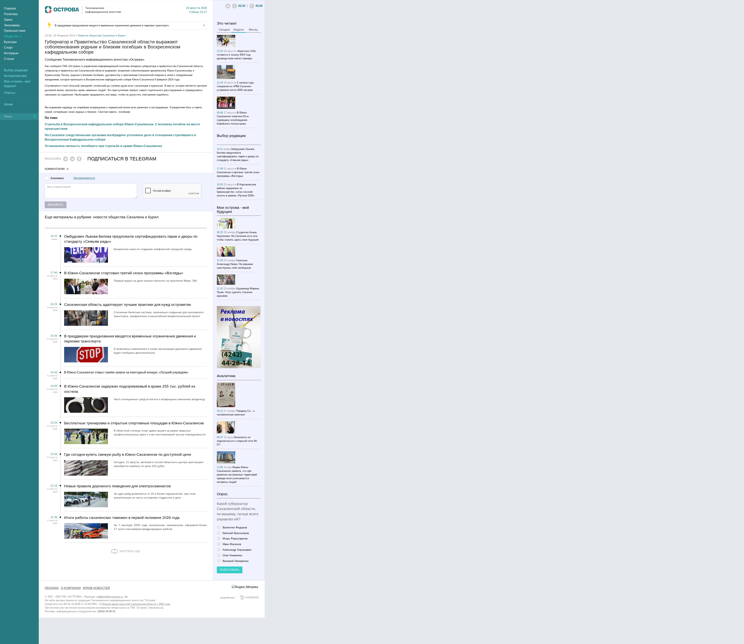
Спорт (8, 47)
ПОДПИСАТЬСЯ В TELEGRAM (121, 158)
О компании (71, 588)
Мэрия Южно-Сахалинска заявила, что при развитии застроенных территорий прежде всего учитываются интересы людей (237, 474)
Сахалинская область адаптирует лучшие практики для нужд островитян (127, 305)
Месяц (253, 29)
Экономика (12, 25)
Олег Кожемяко (232, 555)
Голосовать (229, 569)
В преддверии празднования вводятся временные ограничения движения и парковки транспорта (112, 25)
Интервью (11, 53)
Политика (11, 14)
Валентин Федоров (235, 527)
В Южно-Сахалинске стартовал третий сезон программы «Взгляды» (123, 273)
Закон (8, 19)
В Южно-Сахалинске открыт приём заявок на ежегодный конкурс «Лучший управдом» (126, 372)
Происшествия (14, 30)
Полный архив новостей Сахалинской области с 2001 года (136, 604)
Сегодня (224, 29)
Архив (8, 104)
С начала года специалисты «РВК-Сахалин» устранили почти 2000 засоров (235, 86)
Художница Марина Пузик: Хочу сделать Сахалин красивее (238, 292)
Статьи (9, 58)
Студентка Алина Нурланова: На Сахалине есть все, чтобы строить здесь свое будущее (238, 236)
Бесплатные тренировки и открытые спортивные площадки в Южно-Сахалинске (134, 423)
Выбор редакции (16, 70)
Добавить (56, 204)
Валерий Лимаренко (236, 560)
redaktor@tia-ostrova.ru (109, 596)
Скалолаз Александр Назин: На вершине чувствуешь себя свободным (235, 264)
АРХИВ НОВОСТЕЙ (96, 588)
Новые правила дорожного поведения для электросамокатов (117, 486)
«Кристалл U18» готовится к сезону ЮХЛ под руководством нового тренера (236, 55)
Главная (10, 8)
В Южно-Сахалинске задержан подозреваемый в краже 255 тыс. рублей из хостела (129, 389)
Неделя (238, 29)
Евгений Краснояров (236, 532)
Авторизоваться (84, 178)
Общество (11, 36)
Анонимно (57, 178)
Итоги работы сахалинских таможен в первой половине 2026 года (122, 518)
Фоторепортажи (15, 75)
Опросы (9, 92)
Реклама (52, 588)
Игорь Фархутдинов (235, 538)
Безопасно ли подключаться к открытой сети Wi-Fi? (237, 441)
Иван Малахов (232, 544)
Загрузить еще (129, 551)
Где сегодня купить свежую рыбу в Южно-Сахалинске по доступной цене (127, 454)
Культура (10, 42)
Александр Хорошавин (237, 549)
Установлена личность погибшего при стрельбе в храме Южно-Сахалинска (103, 146)
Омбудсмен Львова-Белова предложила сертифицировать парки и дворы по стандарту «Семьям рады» (130, 239)
